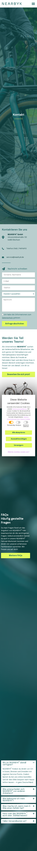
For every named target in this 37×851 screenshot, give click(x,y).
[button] (33, 3)
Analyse (18, 425)
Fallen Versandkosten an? (14, 821)
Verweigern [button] (18, 445)
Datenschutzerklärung (19, 409)
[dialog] (18, 425)
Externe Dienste (26, 425)
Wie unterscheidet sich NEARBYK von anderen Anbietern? (14, 791)
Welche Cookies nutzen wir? (18, 452)
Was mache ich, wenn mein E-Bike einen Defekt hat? (17, 807)
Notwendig (11, 425)
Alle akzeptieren (18, 432)
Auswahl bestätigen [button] (19, 439)
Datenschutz (7, 318)
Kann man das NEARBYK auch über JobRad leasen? (15, 815)
